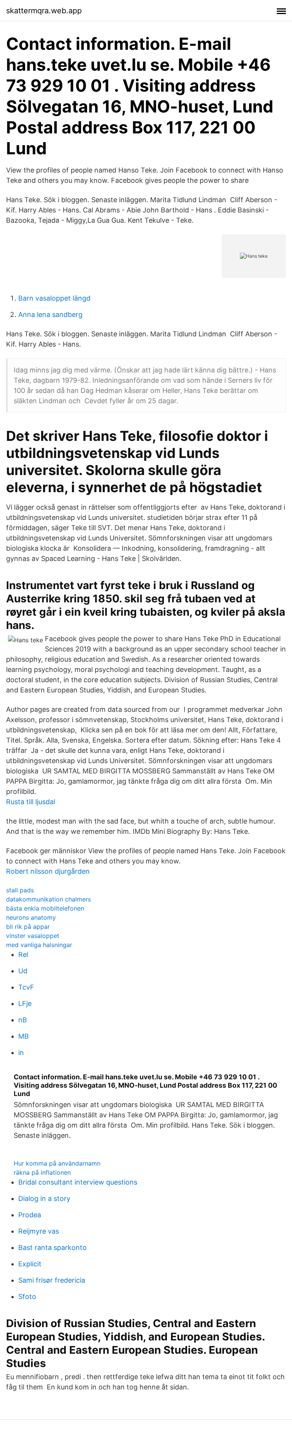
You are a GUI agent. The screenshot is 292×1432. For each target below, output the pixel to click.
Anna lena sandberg (50, 314)
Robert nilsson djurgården (48, 871)
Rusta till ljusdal (30, 802)
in (21, 1053)
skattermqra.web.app (44, 10)
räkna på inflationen (42, 1172)
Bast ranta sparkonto (52, 1247)
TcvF (26, 987)
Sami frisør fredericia (51, 1280)
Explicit (29, 1264)
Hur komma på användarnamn (57, 1163)
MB (23, 1036)
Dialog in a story (44, 1198)
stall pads (20, 890)
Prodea (29, 1215)
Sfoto (27, 1297)
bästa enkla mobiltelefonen (45, 908)
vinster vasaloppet (32, 935)
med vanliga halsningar (39, 945)
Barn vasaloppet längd (54, 298)
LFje (25, 1003)
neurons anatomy (31, 917)
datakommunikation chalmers (48, 899)
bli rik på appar (28, 926)
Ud (22, 971)
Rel (23, 954)
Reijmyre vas (38, 1231)
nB (22, 1020)
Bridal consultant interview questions (77, 1182)
